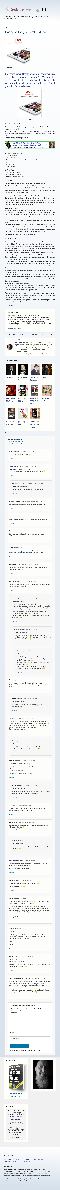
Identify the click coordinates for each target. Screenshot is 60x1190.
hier (18, 349)
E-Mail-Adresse (15, 1039)
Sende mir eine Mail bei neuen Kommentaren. (27, 1050)
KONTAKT (27, 1159)
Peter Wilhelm (19, 340)
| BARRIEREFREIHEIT (37, 1159)
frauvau (11, 718)
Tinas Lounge (13, 860)
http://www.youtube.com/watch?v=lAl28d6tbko (24, 553)
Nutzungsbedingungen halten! (23, 443)
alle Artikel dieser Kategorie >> (16, 328)
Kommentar (14, 1013)
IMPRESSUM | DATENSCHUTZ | (14, 1159)
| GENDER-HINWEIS (26, 1161)
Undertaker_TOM (16, 483)
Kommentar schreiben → (15, 442)
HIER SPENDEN (16, 1119)
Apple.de (30, 235)
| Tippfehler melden (24, 335)
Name (12, 1032)
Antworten (11, 458)
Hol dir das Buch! (16, 1093)
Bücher (38, 346)
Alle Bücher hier (16, 1096)
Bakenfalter (12, 466)
